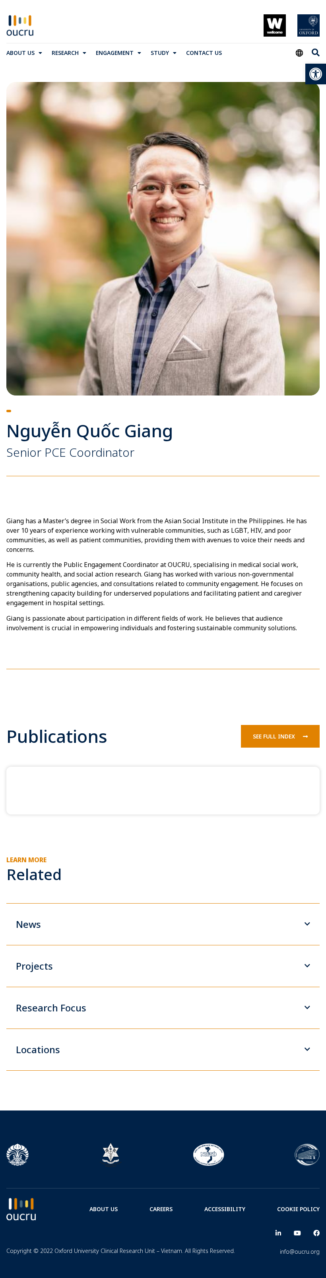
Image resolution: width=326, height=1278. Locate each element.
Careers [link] (161, 1209)
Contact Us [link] (204, 52)
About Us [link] (20, 52)
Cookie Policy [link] (298, 1209)
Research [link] (65, 52)
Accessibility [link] (224, 1209)
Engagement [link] (115, 52)
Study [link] (160, 52)
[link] (315, 74)
